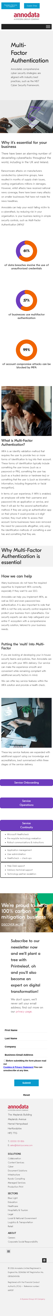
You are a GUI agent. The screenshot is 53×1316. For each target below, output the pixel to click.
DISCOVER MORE (12, 924)
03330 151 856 (17, 1141)
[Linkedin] (44, 1260)
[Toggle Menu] (48, 26)
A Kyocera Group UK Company (32, 1299)
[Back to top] (41, 1309)
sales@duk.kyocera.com (21, 1145)
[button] (8, 1251)
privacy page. (24, 1011)
